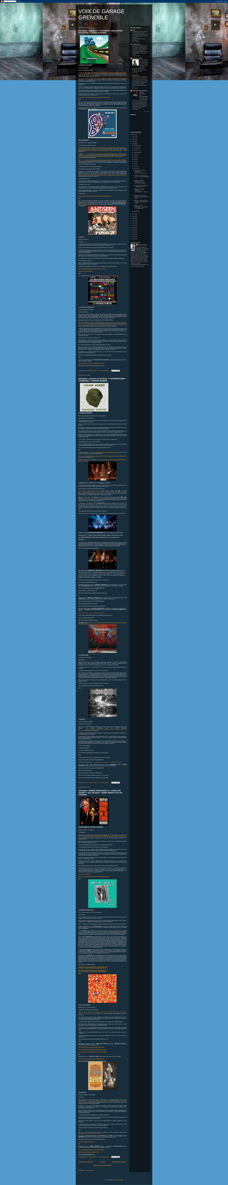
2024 (133, 139)
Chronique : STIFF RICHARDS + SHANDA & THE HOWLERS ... (140, 207)
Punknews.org (136, 44)
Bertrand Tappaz (142, 244)
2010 (133, 238)
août (135, 154)
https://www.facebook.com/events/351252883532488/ (91, 613)
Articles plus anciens (119, 1162)
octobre (136, 150)
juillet (135, 157)
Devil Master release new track (139, 45)
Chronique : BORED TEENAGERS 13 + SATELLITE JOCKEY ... (140, 182)
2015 (133, 227)
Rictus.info (135, 75)
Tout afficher (146, 111)
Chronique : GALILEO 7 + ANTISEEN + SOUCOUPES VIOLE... (140, 172)
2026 (133, 134)
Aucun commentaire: (103, 370)
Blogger (121, 1180)
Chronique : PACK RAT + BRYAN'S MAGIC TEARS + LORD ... (141, 197)
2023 (133, 141)
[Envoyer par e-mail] (112, 371)
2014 (133, 229)
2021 (133, 214)
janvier (136, 211)
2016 (133, 225)
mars (135, 166)
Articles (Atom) (89, 1170)
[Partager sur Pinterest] (119, 371)
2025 (133, 137)
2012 (133, 234)
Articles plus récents (85, 1162)
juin (135, 159)
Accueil (102, 1162)
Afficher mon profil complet (137, 266)
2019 (133, 218)
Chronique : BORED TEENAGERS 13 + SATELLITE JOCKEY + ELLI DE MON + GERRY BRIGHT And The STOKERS (100, 793)
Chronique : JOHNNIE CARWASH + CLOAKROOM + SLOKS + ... (141, 191)
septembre (137, 152)
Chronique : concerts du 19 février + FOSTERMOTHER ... (141, 177)
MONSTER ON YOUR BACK (139, 90)
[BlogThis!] (114, 371)
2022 (133, 143)
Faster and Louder (137, 58)
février (135, 168)
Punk (133, 30)
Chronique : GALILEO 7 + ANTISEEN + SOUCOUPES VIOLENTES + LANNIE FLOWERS (100, 32)
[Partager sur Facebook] (117, 371)
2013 (133, 232)
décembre (136, 145)
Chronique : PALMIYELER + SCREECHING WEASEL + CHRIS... (141, 202)
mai (135, 161)
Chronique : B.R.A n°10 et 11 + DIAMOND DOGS (140, 186)
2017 (133, 223)
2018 (133, 220)
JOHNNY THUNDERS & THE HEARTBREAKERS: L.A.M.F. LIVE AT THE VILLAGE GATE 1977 (140, 96)
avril (135, 163)
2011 (133, 236)
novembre (136, 148)
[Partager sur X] (115, 371)
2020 (133, 216)
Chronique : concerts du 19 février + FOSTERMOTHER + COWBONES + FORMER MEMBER (102, 380)
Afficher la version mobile (102, 1165)
